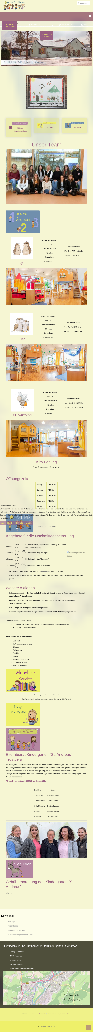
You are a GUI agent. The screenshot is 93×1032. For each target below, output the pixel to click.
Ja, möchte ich (6, 523)
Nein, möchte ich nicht (23, 523)
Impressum (52, 526)
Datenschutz (41, 526)
